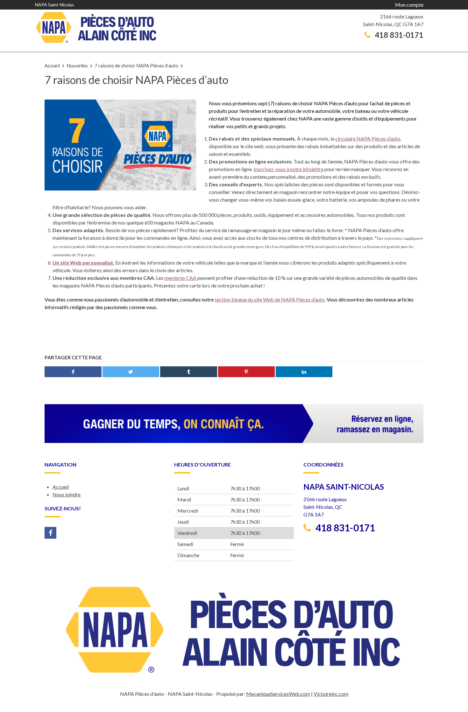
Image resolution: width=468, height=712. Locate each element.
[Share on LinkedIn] (304, 371)
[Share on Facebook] (73, 371)
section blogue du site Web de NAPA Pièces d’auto (270, 299)
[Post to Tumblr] (188, 371)
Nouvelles (77, 65)
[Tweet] (131, 371)
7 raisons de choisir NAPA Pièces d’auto (136, 65)
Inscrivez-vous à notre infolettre (288, 169)
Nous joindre (67, 494)
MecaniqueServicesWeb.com (278, 694)
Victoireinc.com (331, 694)
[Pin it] (246, 371)
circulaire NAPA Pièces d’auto (367, 138)
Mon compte (409, 5)
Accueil (52, 65)
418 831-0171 (398, 35)
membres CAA (180, 278)
